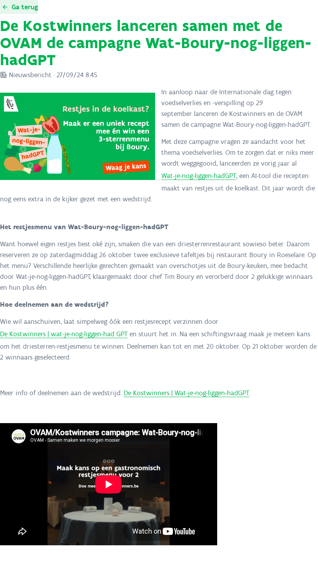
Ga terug (25, 7)
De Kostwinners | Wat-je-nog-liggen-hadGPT (186, 393)
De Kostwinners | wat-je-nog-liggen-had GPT (64, 334)
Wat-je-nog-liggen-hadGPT (198, 175)
